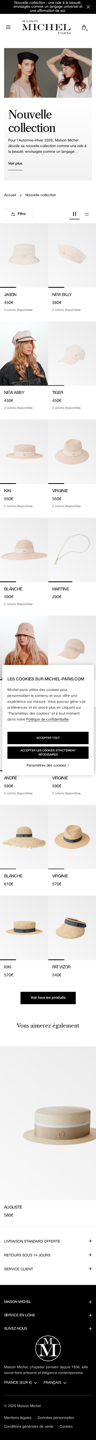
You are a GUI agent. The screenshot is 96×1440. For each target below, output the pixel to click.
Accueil (10, 195)
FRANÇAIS (52, 1382)
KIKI (7, 491)
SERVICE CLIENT (18, 1269)
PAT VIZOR (61, 967)
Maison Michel (29, 1406)
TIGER (57, 393)
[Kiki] (24, 451)
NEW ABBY (14, 393)
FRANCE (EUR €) (18, 1382)
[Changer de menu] (8, 27)
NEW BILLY (62, 295)
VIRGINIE (60, 491)
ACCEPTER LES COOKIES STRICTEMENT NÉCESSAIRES (48, 752)
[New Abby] (24, 353)
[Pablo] (24, 648)
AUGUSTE (13, 1207)
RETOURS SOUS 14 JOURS (27, 1255)
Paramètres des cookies (46, 765)
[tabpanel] (48, 1132)
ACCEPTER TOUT (48, 738)
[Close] (88, 7)
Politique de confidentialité (47, 719)
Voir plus (15, 163)
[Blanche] (24, 550)
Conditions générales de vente (29, 1426)
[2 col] (74, 214)
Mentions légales (17, 1418)
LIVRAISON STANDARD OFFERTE (32, 1241)
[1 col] (87, 214)
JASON (10, 295)
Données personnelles (56, 1418)
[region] (47, 720)
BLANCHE (13, 589)
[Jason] (24, 255)
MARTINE (60, 589)
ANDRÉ (10, 778)
